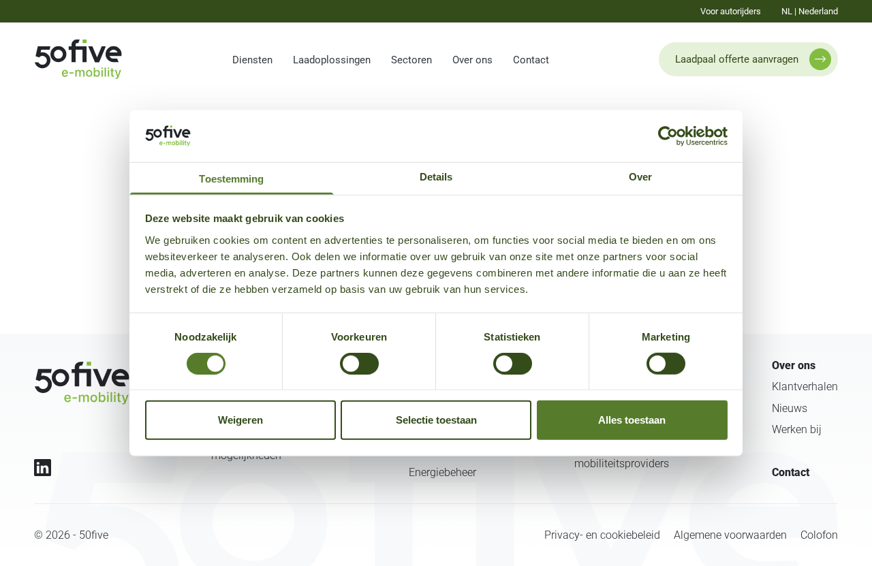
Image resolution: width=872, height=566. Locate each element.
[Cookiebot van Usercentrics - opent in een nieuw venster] (668, 136)
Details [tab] (436, 176)
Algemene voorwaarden (730, 535)
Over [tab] (640, 176)
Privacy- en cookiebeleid (602, 535)
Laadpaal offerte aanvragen (736, 59)
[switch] (359, 364)
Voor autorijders (730, 11)
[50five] (81, 383)
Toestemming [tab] (231, 178)
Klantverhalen (805, 386)
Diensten (252, 60)
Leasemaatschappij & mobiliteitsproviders (626, 457)
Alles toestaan (632, 420)
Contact (531, 60)
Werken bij (797, 429)
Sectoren (411, 60)
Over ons (472, 60)
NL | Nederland (809, 11)
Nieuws (789, 408)
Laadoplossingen (332, 60)
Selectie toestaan (436, 420)
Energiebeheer (442, 472)
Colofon (819, 535)
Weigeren (240, 420)
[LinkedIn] (42, 467)
